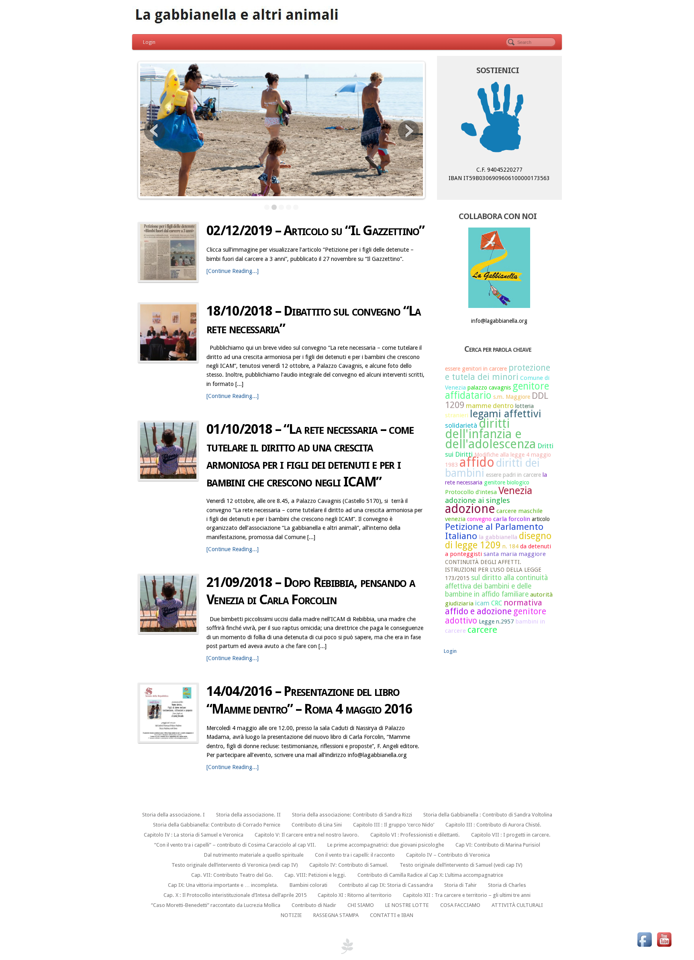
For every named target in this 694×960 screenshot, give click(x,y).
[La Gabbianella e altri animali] (347, 16)
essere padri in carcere (513, 475)
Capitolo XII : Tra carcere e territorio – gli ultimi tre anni (467, 895)
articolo (541, 519)
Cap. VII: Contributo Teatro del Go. (232, 875)
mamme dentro (490, 406)
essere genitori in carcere (476, 368)
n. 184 (510, 546)
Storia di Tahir (460, 885)
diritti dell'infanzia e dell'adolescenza (490, 433)
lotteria (524, 406)
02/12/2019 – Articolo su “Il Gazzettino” (315, 230)
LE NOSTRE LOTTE (407, 905)
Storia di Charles (507, 885)
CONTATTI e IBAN (391, 915)
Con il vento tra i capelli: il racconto (355, 855)
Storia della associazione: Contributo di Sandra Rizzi (352, 815)
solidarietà (461, 425)
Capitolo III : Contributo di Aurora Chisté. (493, 825)
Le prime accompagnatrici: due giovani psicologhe (385, 845)
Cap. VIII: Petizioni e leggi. (315, 875)
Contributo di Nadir (314, 905)
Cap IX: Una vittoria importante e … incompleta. (223, 885)
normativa (523, 602)
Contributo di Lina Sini (317, 825)
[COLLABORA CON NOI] (499, 268)
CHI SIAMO (360, 905)
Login (149, 42)
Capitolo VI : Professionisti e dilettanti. (415, 835)
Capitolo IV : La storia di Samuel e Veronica (193, 835)
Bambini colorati (308, 885)
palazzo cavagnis (489, 387)
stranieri (456, 415)
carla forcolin (511, 519)
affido (476, 462)
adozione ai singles (477, 500)
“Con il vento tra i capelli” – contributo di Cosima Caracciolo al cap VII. (235, 845)
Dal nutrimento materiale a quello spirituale (254, 855)
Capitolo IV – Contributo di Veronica (448, 855)
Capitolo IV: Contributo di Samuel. (348, 865)
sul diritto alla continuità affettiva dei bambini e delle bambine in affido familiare (496, 586)
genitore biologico (506, 482)
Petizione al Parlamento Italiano (494, 531)
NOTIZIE (291, 915)
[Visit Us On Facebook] (644, 939)
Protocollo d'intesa (471, 492)
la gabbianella (498, 537)
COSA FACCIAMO (460, 905)
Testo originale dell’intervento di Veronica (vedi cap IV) (234, 865)
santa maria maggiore (515, 554)
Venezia (515, 490)
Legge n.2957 (496, 621)
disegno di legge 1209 (498, 541)
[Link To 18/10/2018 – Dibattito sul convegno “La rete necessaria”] (168, 332)
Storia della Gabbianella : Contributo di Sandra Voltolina (487, 815)
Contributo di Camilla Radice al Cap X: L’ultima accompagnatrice (430, 875)
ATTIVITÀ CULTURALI (517, 905)
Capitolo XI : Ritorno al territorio (355, 895)
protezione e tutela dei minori (497, 372)
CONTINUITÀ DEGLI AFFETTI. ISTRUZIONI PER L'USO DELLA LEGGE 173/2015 (493, 570)
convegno (479, 519)
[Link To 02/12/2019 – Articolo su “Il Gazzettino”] (168, 252)
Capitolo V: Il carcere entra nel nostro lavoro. (307, 835)
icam (482, 603)
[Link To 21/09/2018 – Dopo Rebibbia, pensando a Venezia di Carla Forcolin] (168, 604)
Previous (154, 130)
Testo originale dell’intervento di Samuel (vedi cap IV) (461, 865)
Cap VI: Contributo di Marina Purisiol (497, 845)
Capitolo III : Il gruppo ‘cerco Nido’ (393, 825)
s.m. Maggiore (511, 397)
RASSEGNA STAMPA (336, 915)
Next (408, 130)
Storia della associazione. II (248, 815)
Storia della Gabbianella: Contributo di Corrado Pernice (216, 825)
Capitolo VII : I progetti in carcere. (511, 835)
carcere (482, 629)
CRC (496, 603)
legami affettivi (505, 414)
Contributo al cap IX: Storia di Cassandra (386, 885)
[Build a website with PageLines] (347, 945)
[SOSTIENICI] (499, 119)
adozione (470, 509)
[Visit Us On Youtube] (664, 939)
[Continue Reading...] (232, 271)
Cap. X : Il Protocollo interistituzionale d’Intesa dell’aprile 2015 (234, 895)
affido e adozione (478, 611)
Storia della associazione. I (173, 815)
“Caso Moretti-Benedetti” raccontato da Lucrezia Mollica (215, 905)
